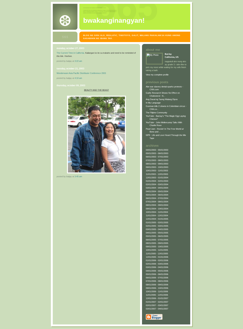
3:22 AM (78, 61)
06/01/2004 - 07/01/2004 (157, 198)
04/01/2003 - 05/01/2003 (157, 150)
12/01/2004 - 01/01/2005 (157, 219)
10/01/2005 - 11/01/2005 (157, 250)
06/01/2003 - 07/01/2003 (157, 157)
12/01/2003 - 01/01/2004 (157, 177)
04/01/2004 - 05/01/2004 (157, 191)
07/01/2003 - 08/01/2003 (157, 160)
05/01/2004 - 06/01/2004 (157, 195)
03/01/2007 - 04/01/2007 (157, 309)
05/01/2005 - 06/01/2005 (157, 236)
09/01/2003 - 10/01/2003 (157, 167)
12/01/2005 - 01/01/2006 (157, 257)
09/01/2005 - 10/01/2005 (157, 246)
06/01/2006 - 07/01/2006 (157, 278)
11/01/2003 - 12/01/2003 (157, 174)
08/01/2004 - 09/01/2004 (157, 205)
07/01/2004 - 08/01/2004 (157, 202)
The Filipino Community (156, 112)
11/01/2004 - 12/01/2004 (157, 215)
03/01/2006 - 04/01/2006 (157, 267)
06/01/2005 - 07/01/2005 (157, 240)
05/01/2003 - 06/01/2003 (157, 153)
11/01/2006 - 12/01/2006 (157, 295)
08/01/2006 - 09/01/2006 (157, 285)
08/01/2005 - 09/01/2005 (157, 243)
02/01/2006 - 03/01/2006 (157, 264)
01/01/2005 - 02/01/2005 (157, 222)
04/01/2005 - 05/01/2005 (157, 233)
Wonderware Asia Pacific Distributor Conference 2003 (81, 73)
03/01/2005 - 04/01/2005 (157, 229)
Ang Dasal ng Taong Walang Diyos (162, 99)
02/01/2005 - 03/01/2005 (157, 226)
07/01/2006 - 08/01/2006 (157, 281)
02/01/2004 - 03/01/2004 (157, 184)
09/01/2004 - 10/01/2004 (157, 209)
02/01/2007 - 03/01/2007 (157, 305)
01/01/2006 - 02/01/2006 (157, 260)
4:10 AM (78, 78)
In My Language (153, 103)
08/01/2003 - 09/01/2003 (157, 164)
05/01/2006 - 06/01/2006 (157, 274)
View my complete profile (157, 75)
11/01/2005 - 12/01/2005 (157, 253)
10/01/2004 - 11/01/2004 (157, 212)
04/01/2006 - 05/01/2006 (157, 271)
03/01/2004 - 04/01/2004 (157, 188)
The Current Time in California (70, 53)
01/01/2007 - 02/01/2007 (157, 302)
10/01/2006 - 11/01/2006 (157, 291)
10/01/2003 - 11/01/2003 (157, 170)
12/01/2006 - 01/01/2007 (157, 298)
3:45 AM (78, 176)
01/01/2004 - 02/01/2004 (157, 181)
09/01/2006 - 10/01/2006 (157, 288)
